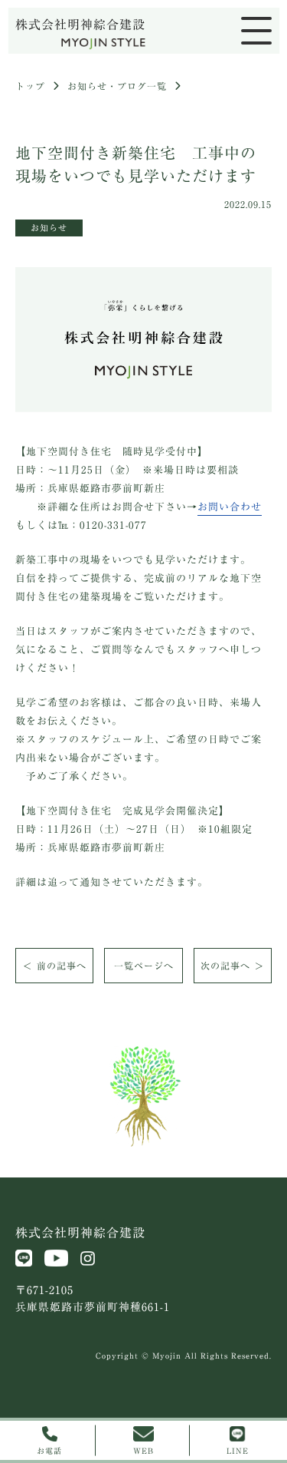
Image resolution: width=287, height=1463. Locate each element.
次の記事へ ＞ (232, 965)
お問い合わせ (229, 507)
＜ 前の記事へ (54, 965)
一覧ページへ (144, 965)
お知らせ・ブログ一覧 (117, 86)
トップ (30, 86)
